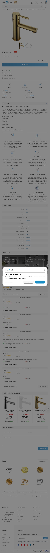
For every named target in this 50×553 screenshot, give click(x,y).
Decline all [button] (28, 282)
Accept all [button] (40, 282)
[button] (9, 282)
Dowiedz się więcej (30, 278)
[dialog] (24, 276)
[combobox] (44, 269)
